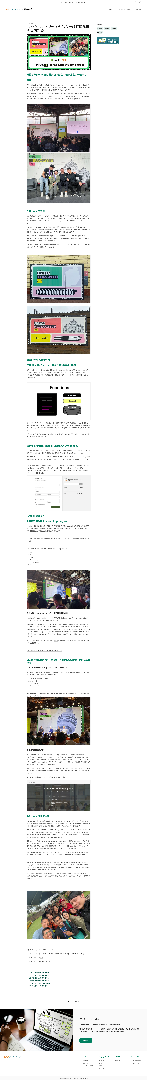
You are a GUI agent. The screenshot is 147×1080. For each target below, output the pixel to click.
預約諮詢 (85, 1040)
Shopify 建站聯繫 (136, 1060)
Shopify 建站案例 (88, 1065)
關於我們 (85, 1060)
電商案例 (114, 28)
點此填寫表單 (82, 2)
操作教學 (106, 28)
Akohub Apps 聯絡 (136, 1063)
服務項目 (85, 1063)
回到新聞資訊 (74, 1001)
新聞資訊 (99, 28)
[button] (136, 2)
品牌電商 (99, 32)
